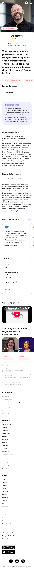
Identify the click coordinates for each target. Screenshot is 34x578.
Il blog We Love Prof (8, 533)
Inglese (4, 427)
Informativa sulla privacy (11, 402)
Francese (5, 448)
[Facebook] (11, 561)
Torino (4, 488)
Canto (4, 436)
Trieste (4, 521)
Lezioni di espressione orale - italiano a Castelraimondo (13, 374)
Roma (4, 479)
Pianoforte (6, 433)
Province (5, 411)
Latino (4, 442)
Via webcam (9, 92)
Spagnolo (5, 451)
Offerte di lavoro (8, 414)
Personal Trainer (7, 454)
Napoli (4, 485)
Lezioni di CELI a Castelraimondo (11, 382)
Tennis (4, 457)
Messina (5, 515)
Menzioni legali (7, 399)
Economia (5, 463)
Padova (5, 518)
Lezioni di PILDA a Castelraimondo (11, 384)
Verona (4, 512)
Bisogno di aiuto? (8, 536)
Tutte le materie (7, 469)
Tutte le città (6, 524)
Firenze (4, 500)
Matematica (6, 424)
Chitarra (5, 439)
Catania (5, 506)
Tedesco (5, 445)
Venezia (5, 509)
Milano (4, 482)
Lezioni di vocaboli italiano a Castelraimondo (15, 377)
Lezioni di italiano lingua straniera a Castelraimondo (12, 371)
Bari (3, 503)
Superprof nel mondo (9, 405)
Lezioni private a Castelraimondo (11, 368)
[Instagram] (23, 561)
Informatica (6, 466)
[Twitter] (17, 561)
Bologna (5, 497)
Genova (4, 494)
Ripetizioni (5, 430)
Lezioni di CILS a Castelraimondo (11, 380)
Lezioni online (6, 408)
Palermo (5, 491)
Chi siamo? (5, 396)
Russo (4, 460)
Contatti (5, 539)
